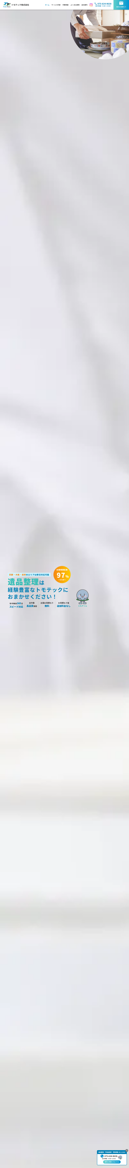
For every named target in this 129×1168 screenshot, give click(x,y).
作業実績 (65, 5)
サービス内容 (56, 5)
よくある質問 (75, 5)
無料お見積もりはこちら (112, 1162)
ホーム (47, 5)
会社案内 (84, 5)
